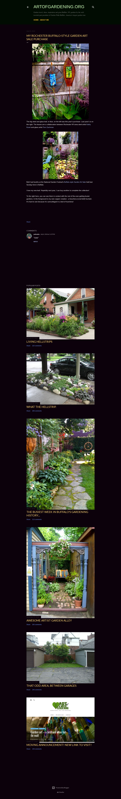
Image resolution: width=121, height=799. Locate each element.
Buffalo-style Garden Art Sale (75, 182)
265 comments (37, 624)
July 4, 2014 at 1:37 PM (47, 234)
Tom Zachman (48, 127)
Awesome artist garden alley (49, 620)
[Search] (93, 6)
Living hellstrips (39, 341)
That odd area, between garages (51, 685)
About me (44, 20)
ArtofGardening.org (59, 6)
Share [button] (28, 222)
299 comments (37, 411)
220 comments (37, 346)
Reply (36, 241)
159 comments (37, 749)
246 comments (37, 690)
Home (36, 20)
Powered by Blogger (62, 788)
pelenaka (36, 234)
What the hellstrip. (41, 406)
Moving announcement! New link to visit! (59, 745)
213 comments (37, 519)
